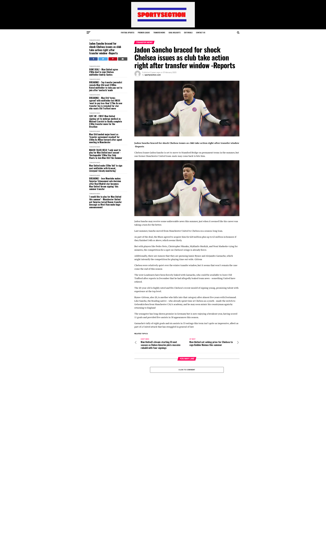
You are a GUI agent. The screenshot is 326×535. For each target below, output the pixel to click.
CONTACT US (200, 32)
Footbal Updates (127, 32)
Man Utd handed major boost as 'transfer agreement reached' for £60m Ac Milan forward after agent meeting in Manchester (105, 138)
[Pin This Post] (112, 59)
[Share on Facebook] (93, 59)
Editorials (188, 32)
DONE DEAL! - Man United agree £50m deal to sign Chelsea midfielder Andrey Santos (103, 72)
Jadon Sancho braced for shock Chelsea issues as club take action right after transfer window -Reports (105, 48)
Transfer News (159, 32)
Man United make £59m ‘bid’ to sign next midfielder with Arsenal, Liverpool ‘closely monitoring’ (105, 168)
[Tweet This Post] (103, 59)
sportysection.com (153, 75)
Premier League (144, 32)
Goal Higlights (174, 32)
